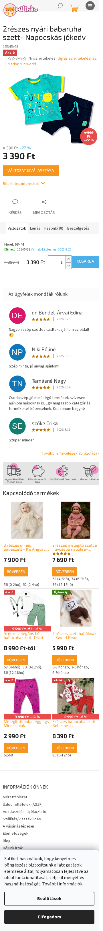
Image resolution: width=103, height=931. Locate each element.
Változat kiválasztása (30, 170)
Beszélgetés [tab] (78, 228)
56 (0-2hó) (12, 585)
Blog (7, 841)
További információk (62, 884)
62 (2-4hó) (31, 585)
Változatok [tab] (17, 228)
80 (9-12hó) (32, 667)
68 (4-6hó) (60, 579)
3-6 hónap (79, 667)
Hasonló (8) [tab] (53, 228)
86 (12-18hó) (62, 585)
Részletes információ (21, 184)
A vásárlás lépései (18, 826)
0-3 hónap (60, 667)
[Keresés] (60, 5)
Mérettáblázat (15, 797)
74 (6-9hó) (79, 579)
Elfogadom (49, 917)
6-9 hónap (60, 673)
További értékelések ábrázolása (69, 453)
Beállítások (49, 898)
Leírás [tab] (35, 228)
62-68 (8, 755)
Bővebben (16, 571)
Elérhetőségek (15, 833)
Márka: (22, 64)
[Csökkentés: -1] (68, 265)
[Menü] (90, 5)
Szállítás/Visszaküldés (22, 819)
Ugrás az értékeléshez (77, 58)
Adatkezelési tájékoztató (24, 812)
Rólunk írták (13, 848)
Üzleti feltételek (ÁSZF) (23, 804)
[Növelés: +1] (68, 259)
